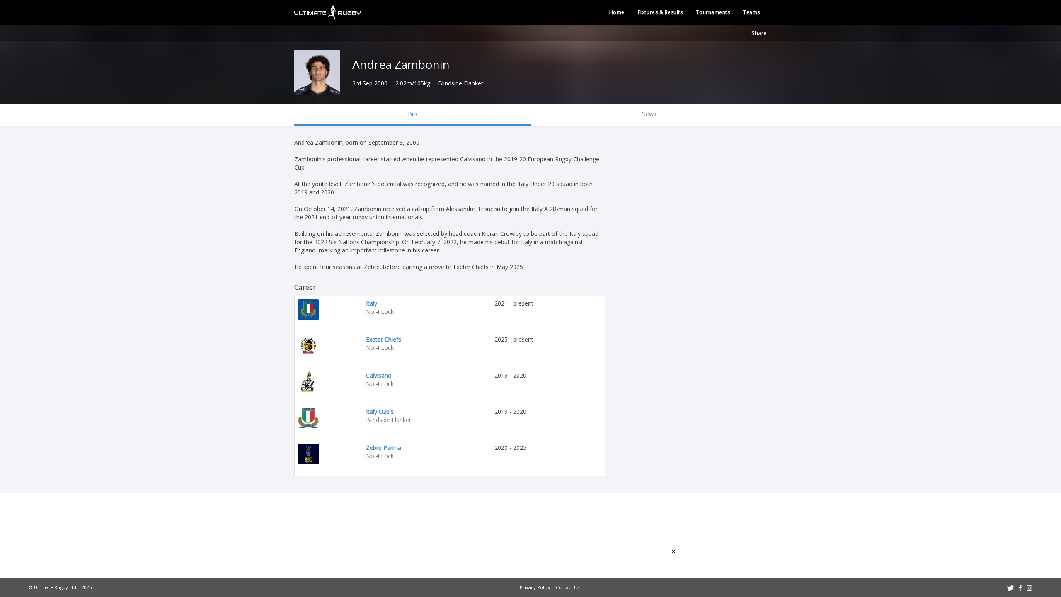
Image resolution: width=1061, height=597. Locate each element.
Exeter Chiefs (383, 339)
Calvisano (379, 375)
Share (759, 33)
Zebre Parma (383, 447)
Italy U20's (380, 411)
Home (617, 12)
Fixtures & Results (660, 12)
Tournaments (713, 12)
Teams (751, 12)
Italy (371, 303)
